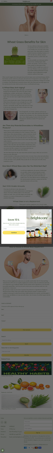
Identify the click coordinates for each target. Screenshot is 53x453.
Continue (14, 232)
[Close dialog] (50, 211)
